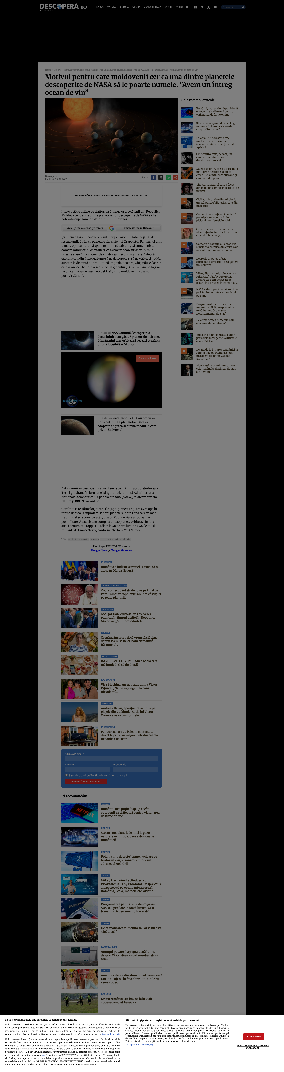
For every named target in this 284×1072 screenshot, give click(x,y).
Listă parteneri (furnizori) (139, 1044)
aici (43, 1055)
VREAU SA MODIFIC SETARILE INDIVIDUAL (253, 1046)
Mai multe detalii (111, 1034)
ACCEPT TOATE (254, 1036)
